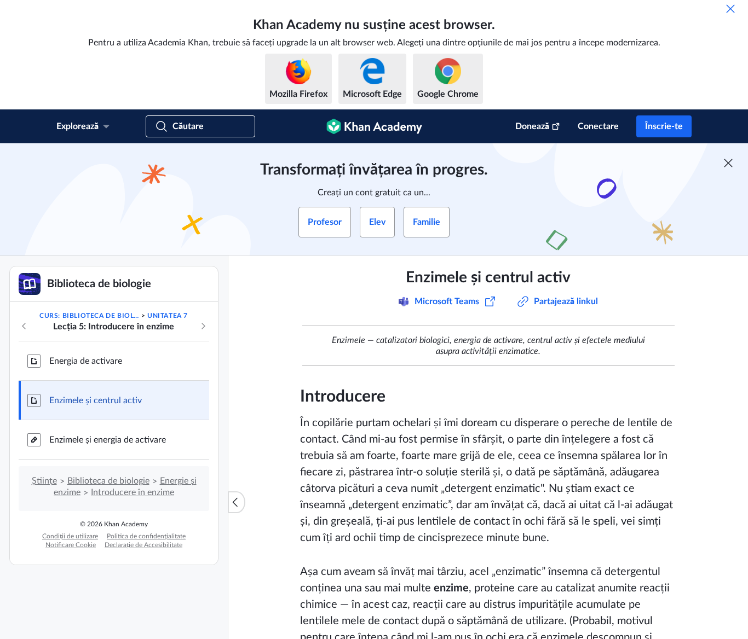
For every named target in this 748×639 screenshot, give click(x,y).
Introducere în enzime (132, 492)
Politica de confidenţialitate (146, 536)
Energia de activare (85, 361)
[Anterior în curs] (24, 326)
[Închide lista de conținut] (236, 502)
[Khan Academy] (374, 126)
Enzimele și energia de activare (107, 439)
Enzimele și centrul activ (95, 400)
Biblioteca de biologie (108, 481)
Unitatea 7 (167, 315)
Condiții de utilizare (70, 536)
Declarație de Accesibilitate (143, 545)
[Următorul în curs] (203, 326)
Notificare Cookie (70, 545)
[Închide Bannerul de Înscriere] (728, 163)
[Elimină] (730, 9)
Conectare (598, 126)
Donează (532, 126)
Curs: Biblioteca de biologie (89, 315)
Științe (44, 481)
